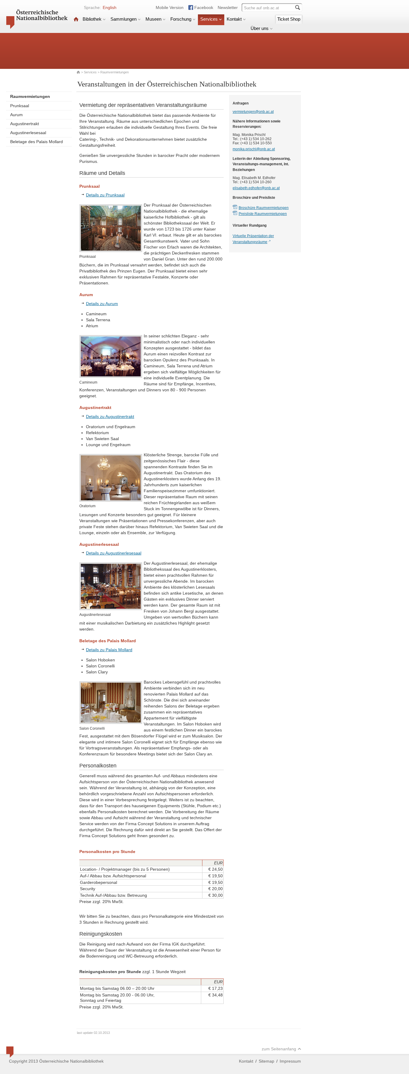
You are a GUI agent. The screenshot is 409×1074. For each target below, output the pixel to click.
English (109, 7)
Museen (153, 19)
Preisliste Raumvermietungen (263, 214)
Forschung (180, 19)
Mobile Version (170, 7)
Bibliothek (92, 19)
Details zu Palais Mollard (109, 649)
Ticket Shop (288, 19)
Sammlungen (123, 19)
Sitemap (266, 1061)
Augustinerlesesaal (28, 132)
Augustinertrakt (24, 123)
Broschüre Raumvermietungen (264, 208)
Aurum (16, 114)
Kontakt (234, 19)
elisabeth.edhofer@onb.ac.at (256, 188)
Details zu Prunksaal (105, 195)
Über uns (260, 28)
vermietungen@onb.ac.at (253, 112)
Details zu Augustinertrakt (110, 416)
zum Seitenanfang (279, 1048)
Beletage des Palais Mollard (36, 141)
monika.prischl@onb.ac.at (254, 149)
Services (209, 19)
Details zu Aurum (102, 303)
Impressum (290, 1061)
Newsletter (228, 7)
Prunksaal (19, 105)
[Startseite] (76, 19)
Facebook (203, 7)
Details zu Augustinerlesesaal (113, 553)
